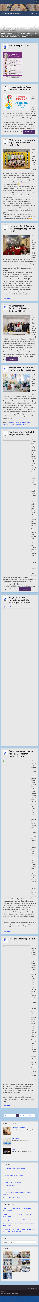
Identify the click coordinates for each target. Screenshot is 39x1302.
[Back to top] (35, 1298)
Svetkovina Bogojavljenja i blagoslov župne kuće (21, 433)
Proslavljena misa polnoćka (22, 938)
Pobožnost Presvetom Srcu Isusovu (13, 1175)
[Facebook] (2, 1)
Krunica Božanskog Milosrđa (11, 1189)
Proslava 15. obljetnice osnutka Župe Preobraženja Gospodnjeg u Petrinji (18, 29)
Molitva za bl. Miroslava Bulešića (11, 1197)
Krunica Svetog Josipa (9, 1185)
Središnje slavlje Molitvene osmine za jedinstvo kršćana (22, 368)
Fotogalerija (6, 298)
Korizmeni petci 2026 (19, 45)
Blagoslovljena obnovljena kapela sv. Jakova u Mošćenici (18, 1220)
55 (30, 1115)
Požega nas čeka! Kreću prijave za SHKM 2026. (20, 88)
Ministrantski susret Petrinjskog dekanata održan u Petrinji (19, 308)
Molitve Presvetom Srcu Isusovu (12, 1182)
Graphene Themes (14, 1293)
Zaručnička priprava (18, 1127)
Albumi (14, 1149)
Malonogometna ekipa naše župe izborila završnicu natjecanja (22, 142)
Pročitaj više (28, 131)
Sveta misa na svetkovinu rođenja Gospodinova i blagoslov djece (21, 754)
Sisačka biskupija (32, 1288)
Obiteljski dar (16, 1138)
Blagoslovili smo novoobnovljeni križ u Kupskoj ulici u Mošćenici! (21, 600)
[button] (3, 27)
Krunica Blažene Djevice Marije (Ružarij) (14, 1168)
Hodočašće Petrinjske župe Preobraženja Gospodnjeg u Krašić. (22, 228)
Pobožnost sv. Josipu (9, 1172)
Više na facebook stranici (11, 607)
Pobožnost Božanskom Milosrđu (12, 1178)
